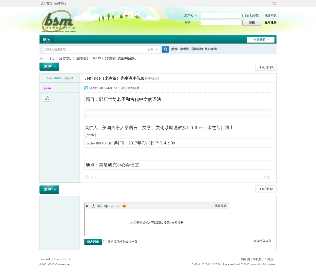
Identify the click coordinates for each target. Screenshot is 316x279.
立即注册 (270, 22)
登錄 (167, 222)
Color (93, 205)
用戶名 (188, 15)
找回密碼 (270, 15)
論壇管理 (65, 58)
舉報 (267, 177)
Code (118, 205)
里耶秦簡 (211, 49)
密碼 (187, 22)
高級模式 (221, 206)
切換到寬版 (273, 3)
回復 (94, 177)
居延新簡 (197, 49)
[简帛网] (58, 32)
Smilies (124, 205)
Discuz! (59, 259)
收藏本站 (60, 3)
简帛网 (41, 58)
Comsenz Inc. (63, 264)
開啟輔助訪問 (269, 3)
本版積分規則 (262, 241)
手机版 (257, 259)
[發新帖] (49, 67)
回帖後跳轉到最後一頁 (122, 241)
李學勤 (184, 49)
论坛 (46, 39)
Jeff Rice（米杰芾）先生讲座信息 (114, 58)
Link (105, 205)
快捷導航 (259, 39)
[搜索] (164, 49)
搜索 (150, 49)
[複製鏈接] (152, 78)
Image (99, 205)
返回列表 (268, 67)
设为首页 (46, 3)
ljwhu (47, 88)
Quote (111, 205)
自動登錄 (253, 15)
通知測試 (82, 58)
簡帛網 (245, 259)
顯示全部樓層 (130, 88)
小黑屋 (269, 259)
